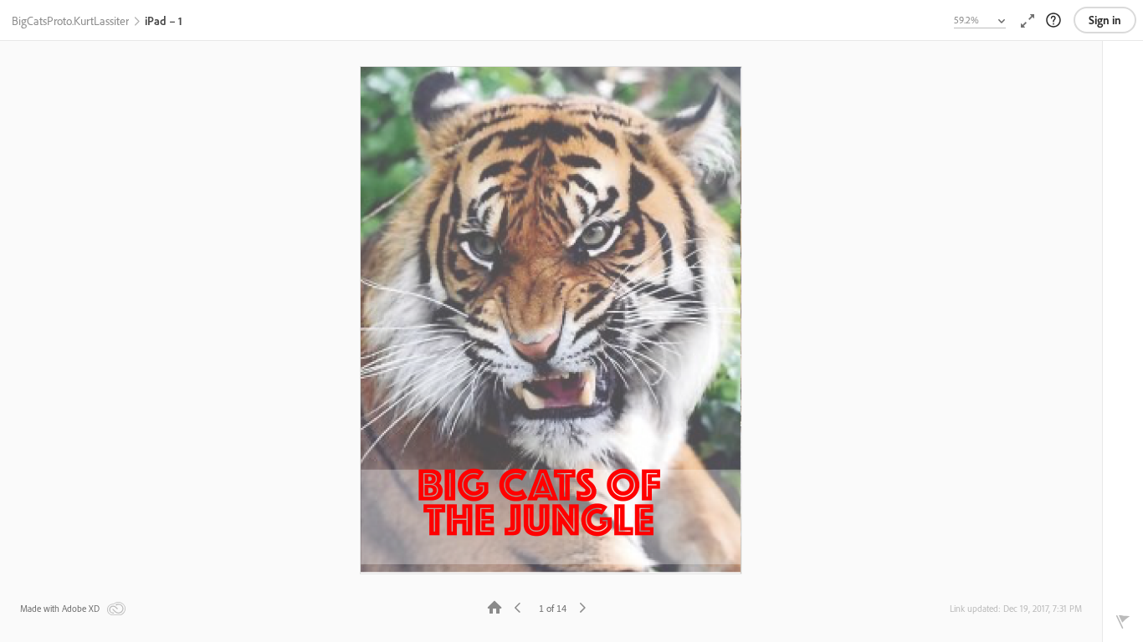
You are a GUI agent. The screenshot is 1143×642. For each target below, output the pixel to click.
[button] (70, 21)
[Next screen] (582, 606)
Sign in (1105, 20)
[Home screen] (494, 606)
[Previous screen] (518, 606)
